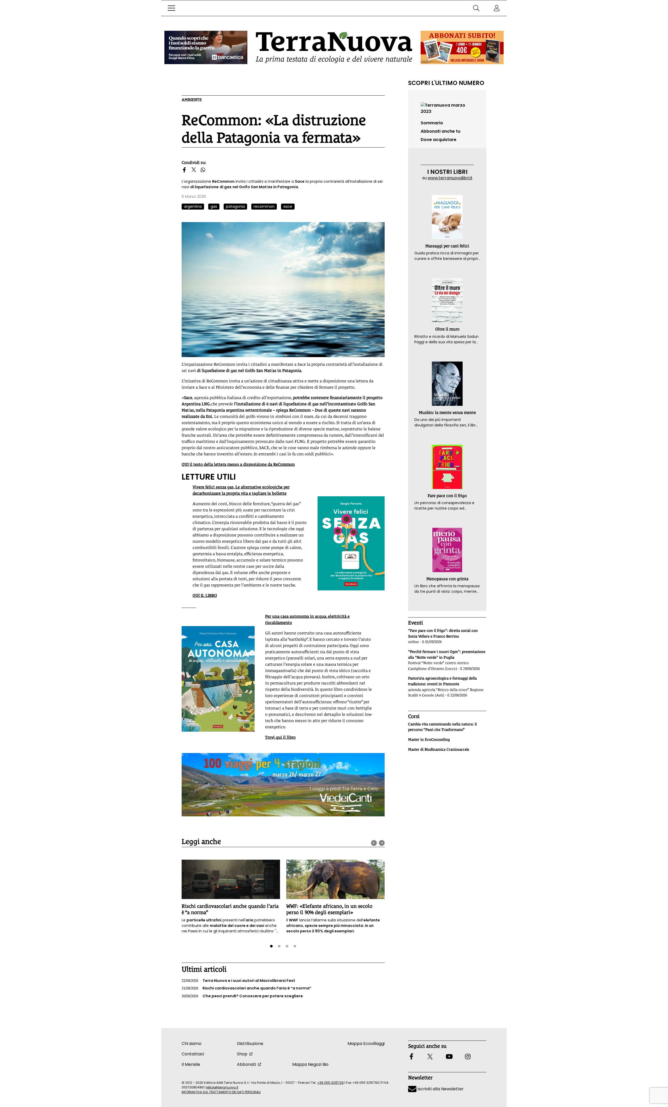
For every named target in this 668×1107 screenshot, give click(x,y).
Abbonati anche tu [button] (440, 131)
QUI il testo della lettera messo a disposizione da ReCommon (238, 464)
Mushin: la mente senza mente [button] (447, 412)
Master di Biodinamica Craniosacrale (438, 749)
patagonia (235, 206)
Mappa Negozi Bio (310, 1064)
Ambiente (192, 99)
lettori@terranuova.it (222, 1087)
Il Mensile (191, 1064)
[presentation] (374, 843)
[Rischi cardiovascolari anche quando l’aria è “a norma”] (231, 879)
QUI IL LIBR (203, 595)
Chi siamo (191, 1044)
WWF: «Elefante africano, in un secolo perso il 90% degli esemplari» (329, 909)
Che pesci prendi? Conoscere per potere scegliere (242, 996)
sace (287, 206)
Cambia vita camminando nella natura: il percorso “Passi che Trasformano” (442, 727)
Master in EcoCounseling (429, 739)
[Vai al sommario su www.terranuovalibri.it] (447, 108)
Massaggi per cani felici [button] (447, 245)
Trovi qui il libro (280, 737)
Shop (242, 1054)
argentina (193, 206)
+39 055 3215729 (330, 1082)
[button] (171, 8)
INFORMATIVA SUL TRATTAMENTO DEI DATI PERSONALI (221, 1092)
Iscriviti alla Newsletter (440, 1089)
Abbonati (246, 1064)
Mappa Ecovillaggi (366, 1044)
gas (214, 206)
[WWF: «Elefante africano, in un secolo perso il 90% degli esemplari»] (335, 879)
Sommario (432, 123)
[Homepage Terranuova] (334, 47)
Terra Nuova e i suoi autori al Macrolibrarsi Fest (238, 980)
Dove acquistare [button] (438, 140)
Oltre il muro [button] (447, 329)
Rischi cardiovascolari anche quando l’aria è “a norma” (246, 988)
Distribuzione (250, 1044)
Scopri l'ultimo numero (446, 83)
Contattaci (193, 1054)
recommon (264, 206)
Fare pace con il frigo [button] (447, 495)
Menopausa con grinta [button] (447, 578)
